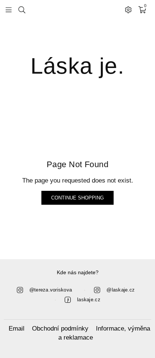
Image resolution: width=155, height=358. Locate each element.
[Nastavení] (128, 9)
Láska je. (77, 66)
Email (16, 328)
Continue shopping (77, 198)
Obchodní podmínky (60, 328)
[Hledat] (22, 9)
